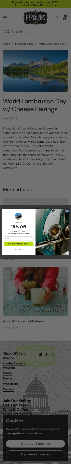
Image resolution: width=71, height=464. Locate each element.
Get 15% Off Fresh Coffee (18, 244)
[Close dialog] (66, 211)
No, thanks (18, 250)
